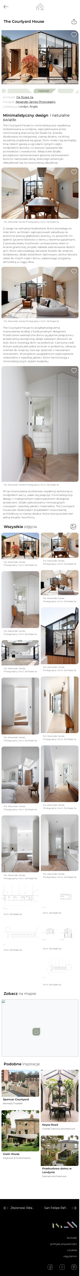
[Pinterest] (74, 1267)
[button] (40, 1024)
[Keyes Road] (60, 1096)
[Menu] (74, 7)
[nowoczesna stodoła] (40, 6)
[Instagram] (62, 1267)
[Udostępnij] (74, 22)
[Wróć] (6, 7)
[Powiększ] (40, 57)
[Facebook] (50, 1267)
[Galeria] (74, 78)
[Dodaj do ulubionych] (74, 35)
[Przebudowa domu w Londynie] (60, 1151)
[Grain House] (20, 1130)
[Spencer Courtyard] (20, 1083)
